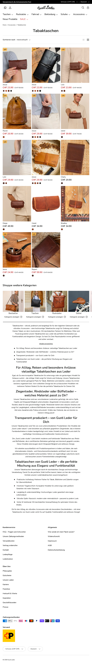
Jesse (5, 84)
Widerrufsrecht (54, 536)
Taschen (35, 313)
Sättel (79, 313)
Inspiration (7, 598)
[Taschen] (35, 301)
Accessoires (12, 25)
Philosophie (7, 571)
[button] (5, 7)
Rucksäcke (56, 313)
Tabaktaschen (22, 25)
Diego (5, 223)
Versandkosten (8, 541)
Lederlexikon (8, 559)
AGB (50, 545)
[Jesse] (17, 65)
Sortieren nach (9, 39)
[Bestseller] (13, 301)
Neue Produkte (10, 19)
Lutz (62, 84)
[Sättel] (78, 301)
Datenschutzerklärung (56, 550)
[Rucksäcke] (56, 301)
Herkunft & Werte (10, 593)
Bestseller (13, 313)
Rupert (34, 269)
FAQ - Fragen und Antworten (14, 532)
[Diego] (17, 203)
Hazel (34, 223)
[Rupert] (46, 249)
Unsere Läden (8, 580)
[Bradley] (75, 203)
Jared (63, 131)
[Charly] (75, 157)
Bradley (64, 223)
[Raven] (17, 111)
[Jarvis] (17, 249)
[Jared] (75, 111)
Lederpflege (7, 554)
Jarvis (5, 269)
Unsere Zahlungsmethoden (13, 536)
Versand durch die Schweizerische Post (17, 2)
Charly (63, 177)
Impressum (52, 541)
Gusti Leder (11, 660)
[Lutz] (75, 65)
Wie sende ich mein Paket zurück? (61, 532)
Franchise (6, 589)
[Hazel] (46, 203)
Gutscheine (7, 575)
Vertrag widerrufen (10, 545)
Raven (5, 131)
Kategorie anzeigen (11, 317)
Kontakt (6, 550)
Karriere (6, 584)
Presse (5, 607)
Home (4, 25)
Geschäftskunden (9, 602)
